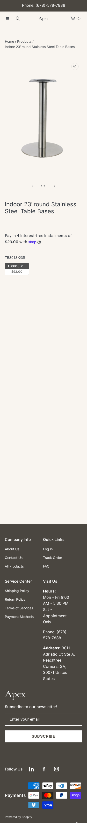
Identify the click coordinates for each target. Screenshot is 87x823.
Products (24, 41)
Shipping (10, 231)
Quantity (11, 295)
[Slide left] (33, 186)
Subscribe (43, 736)
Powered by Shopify (18, 817)
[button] (7, 18)
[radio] (17, 269)
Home (9, 41)
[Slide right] (54, 186)
